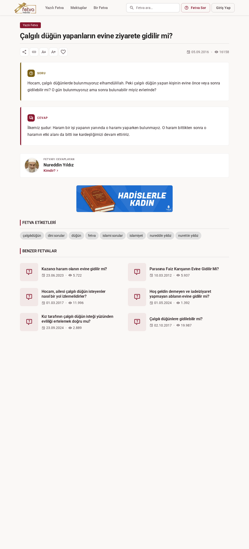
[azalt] (43, 52)
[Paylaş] (24, 52)
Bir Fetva (101, 8)
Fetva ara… (144, 8)
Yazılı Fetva (54, 8)
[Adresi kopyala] (34, 52)
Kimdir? (49, 170)
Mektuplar (79, 8)
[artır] (53, 52)
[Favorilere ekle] (63, 52)
